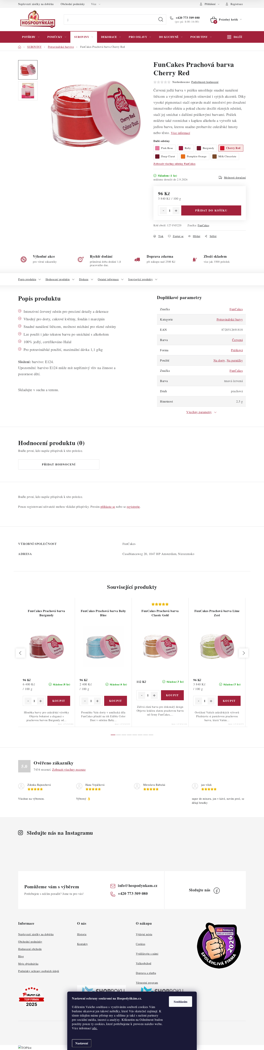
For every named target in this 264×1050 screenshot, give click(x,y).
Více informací (180, 133)
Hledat (160, 20)
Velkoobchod (143, 963)
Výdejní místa (144, 934)
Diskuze (84, 279)
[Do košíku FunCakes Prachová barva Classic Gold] (172, 695)
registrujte (133, 506)
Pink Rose (167, 148)
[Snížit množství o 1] (163, 210)
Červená (237, 340)
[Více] (234, 37)
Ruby (188, 148)
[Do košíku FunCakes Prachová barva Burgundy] (58, 701)
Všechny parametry (199, 412)
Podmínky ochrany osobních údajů (38, 971)
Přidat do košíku (211, 210)
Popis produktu (27, 279)
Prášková (237, 350)
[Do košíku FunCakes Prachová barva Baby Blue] (115, 701)
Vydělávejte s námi (147, 953)
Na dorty (219, 360)
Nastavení (81, 1043)
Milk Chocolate (227, 156)
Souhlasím (180, 1001)
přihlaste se (107, 506)
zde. (95, 1028)
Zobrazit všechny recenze (69, 769)
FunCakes (203, 225)
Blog (21, 956)
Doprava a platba (146, 973)
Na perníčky (235, 360)
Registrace (237, 4)
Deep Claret (168, 156)
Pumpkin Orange (197, 156)
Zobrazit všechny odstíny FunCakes (174, 163)
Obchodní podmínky (73, 4)
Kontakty (82, 944)
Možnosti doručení (235, 177)
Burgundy (208, 148)
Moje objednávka (28, 963)
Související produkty (140, 279)
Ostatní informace (108, 279)
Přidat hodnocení (59, 464)
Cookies (140, 944)
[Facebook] (217, 891)
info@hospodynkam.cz (138, 885)
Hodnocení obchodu (30, 949)
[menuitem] (30, 37)
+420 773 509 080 (187, 18)
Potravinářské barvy (230, 319)
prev (20, 653)
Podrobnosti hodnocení (205, 82)
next (243, 653)
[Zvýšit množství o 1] (176, 210)
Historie (82, 934)
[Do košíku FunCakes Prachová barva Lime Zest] (229, 701)
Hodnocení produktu (58, 279)
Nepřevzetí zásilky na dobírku (36, 4)
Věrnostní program (147, 982)
